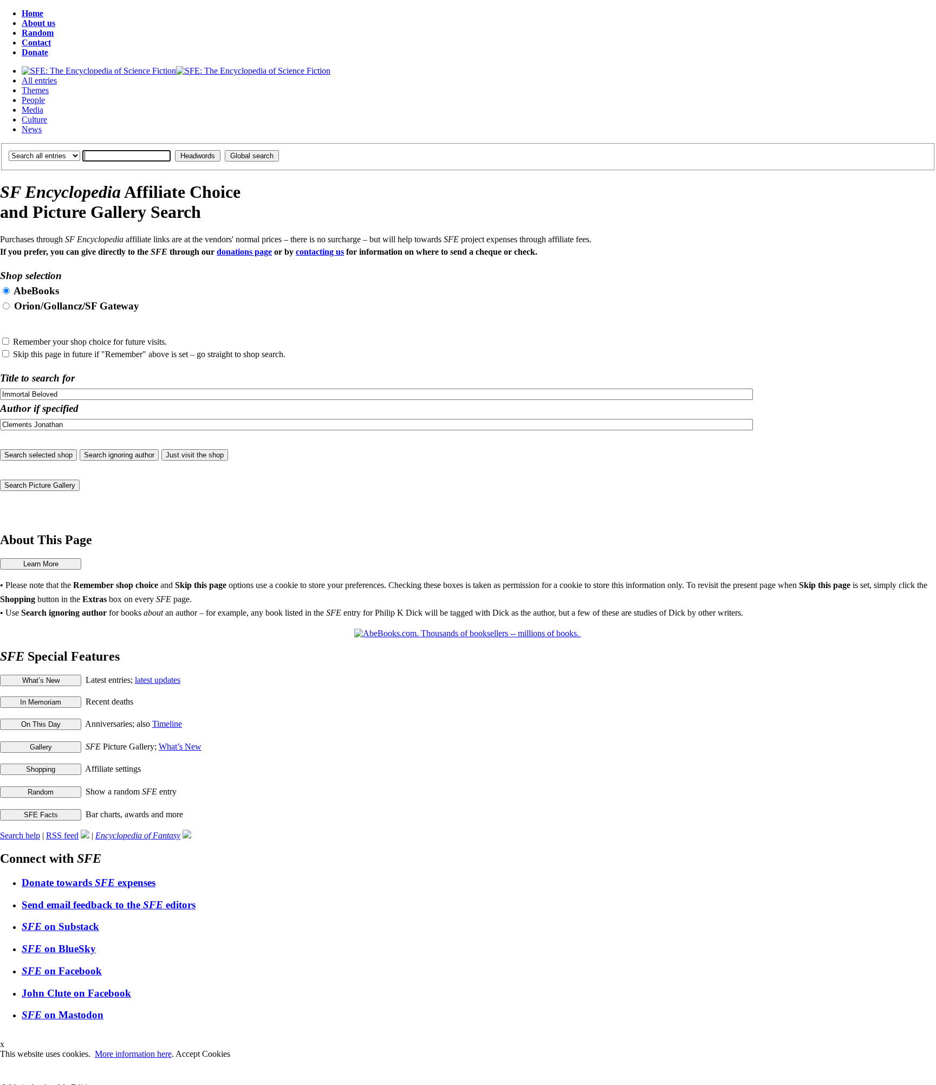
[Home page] (176, 70)
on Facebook (62, 971)
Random (38, 32)
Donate (35, 52)
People (33, 100)
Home (32, 13)
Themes (35, 90)
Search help (20, 835)
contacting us (320, 251)
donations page (244, 251)
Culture (34, 119)
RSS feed (62, 835)
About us (38, 23)
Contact (36, 42)
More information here (133, 1053)
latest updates (157, 679)
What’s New (180, 746)
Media (32, 109)
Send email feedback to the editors (109, 904)
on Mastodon (62, 1015)
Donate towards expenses (88, 882)
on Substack (60, 926)
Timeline (167, 723)
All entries (39, 80)
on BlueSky (59, 948)
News (32, 129)
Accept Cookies (203, 1053)
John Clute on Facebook (76, 993)
